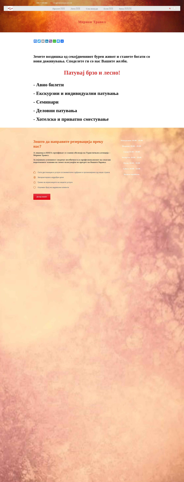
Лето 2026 (75, 8)
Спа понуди (92, 8)
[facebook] (146, 3)
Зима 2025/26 (125, 8)
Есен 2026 (108, 8)
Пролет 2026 (59, 8)
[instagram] (150, 3)
